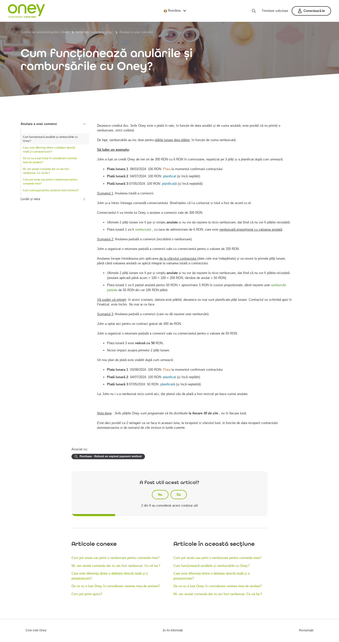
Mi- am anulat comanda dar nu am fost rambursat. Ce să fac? (46, 171)
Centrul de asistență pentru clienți (45, 32)
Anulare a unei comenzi (136, 32)
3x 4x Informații (173, 630)
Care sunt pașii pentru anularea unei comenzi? (51, 190)
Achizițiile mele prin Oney (94, 32)
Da (179, 494)
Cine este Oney (36, 630)
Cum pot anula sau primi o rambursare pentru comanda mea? (50, 181)
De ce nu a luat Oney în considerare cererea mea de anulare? (50, 160)
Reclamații (306, 630)
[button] (176, 10)
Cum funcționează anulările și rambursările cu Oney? (50, 139)
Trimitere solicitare (275, 11)
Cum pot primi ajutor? (86, 594)
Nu (160, 494)
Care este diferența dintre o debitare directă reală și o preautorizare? (49, 149)
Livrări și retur (30, 199)
